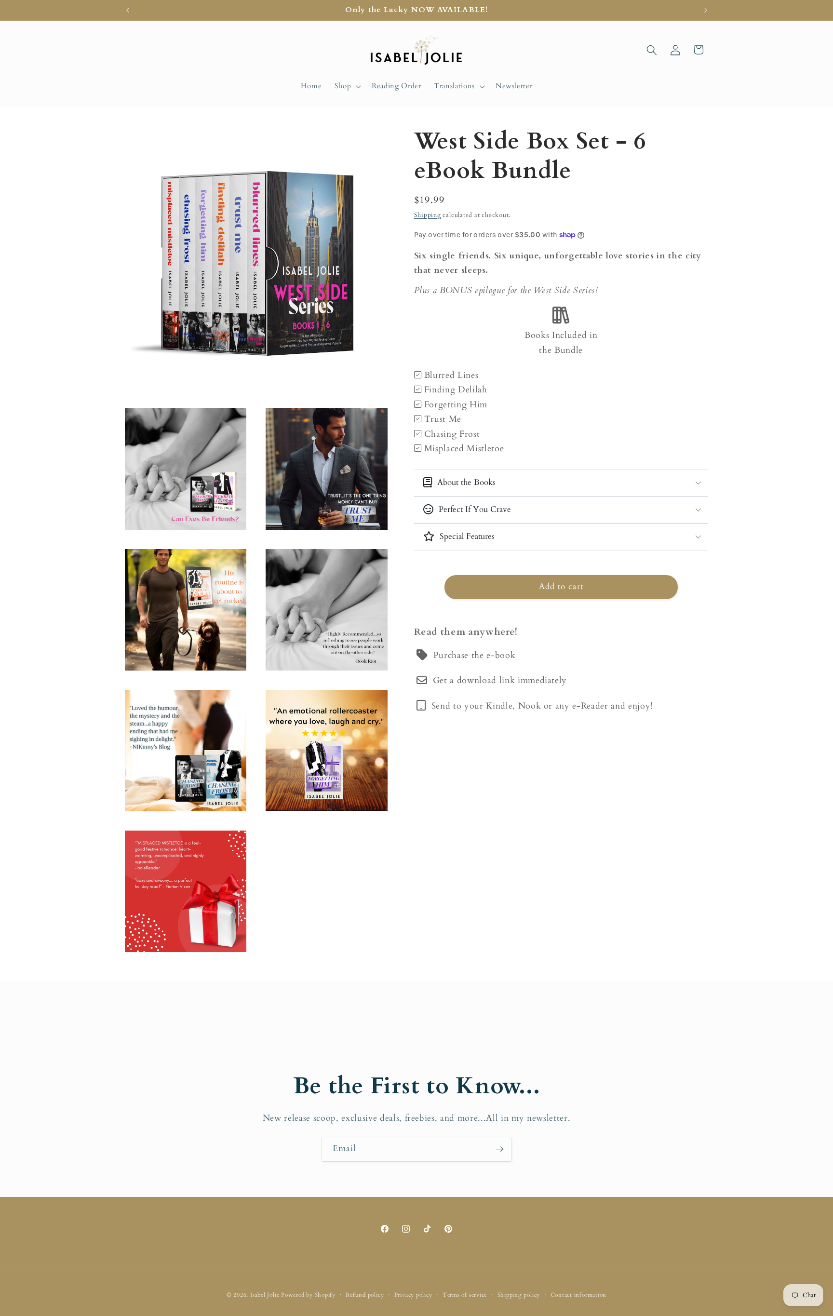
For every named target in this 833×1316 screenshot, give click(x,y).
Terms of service (465, 1295)
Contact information (579, 1295)
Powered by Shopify (308, 1295)
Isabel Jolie (264, 1295)
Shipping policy (518, 1295)
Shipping (427, 215)
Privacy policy (413, 1295)
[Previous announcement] (127, 10)
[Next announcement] (705, 10)
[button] (346, 86)
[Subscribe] (499, 1149)
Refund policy (365, 1295)
